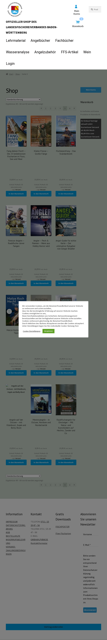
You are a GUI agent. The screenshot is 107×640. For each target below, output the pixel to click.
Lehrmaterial (15, 41)
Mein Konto (76, 12)
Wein (87, 52)
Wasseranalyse (17, 52)
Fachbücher (64, 41)
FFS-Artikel (69, 52)
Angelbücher (40, 41)
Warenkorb (77, 24)
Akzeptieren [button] (48, 331)
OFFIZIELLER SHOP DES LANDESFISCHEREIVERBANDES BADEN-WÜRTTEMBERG (31, 27)
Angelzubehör (45, 52)
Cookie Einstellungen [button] (31, 331)
